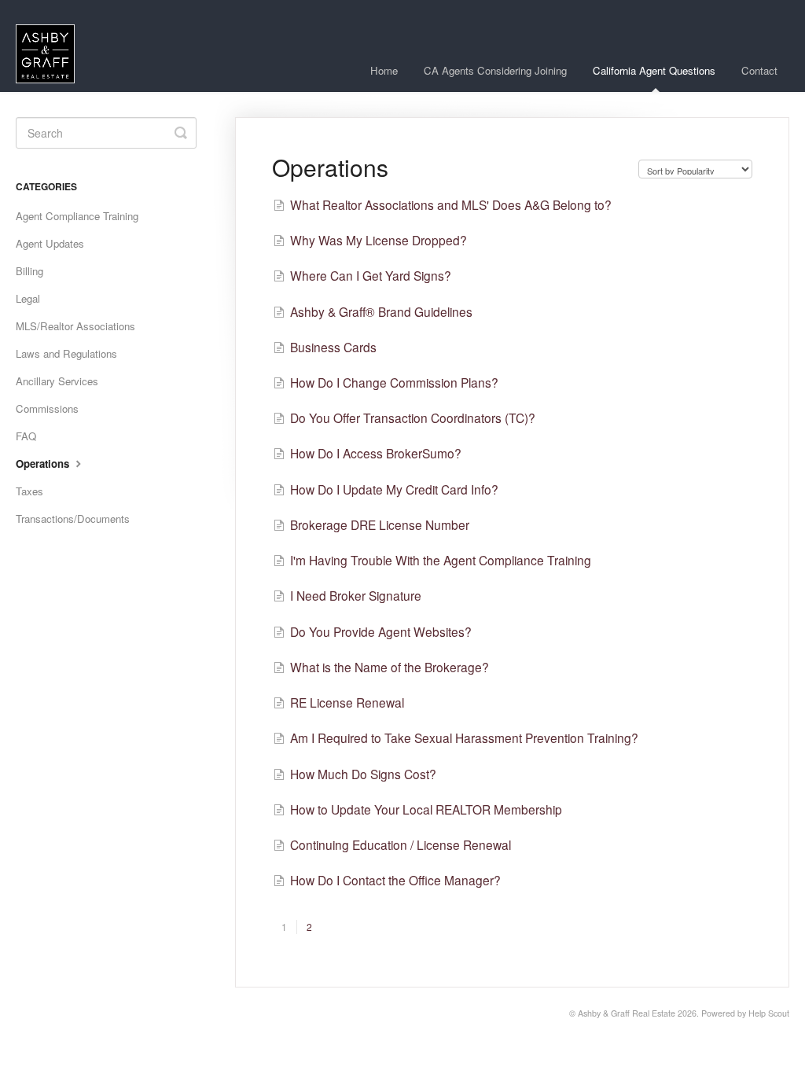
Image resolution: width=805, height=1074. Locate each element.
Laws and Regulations (66, 353)
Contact (759, 70)
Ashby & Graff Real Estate (626, 1013)
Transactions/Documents (73, 518)
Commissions (47, 408)
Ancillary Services (57, 380)
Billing (29, 270)
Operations (44, 463)
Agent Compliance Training (77, 215)
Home (384, 70)
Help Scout (768, 1013)
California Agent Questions (654, 70)
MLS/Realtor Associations (75, 325)
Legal (28, 298)
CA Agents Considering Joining (495, 70)
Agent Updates (50, 243)
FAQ (26, 435)
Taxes (29, 491)
